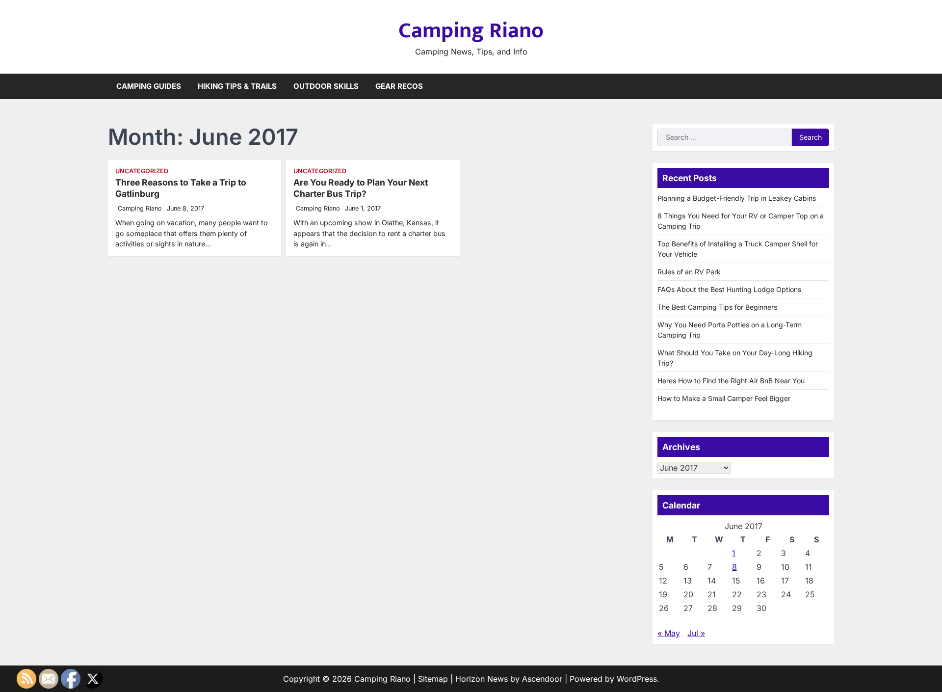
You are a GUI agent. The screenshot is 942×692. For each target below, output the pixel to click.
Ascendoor (542, 679)
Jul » (696, 633)
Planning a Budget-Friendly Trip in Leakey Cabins (736, 198)
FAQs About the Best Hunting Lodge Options (729, 289)
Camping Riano (471, 30)
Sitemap (433, 679)
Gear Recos (399, 86)
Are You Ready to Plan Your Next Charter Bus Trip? (360, 188)
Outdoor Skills (326, 86)
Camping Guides (148, 86)
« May (668, 633)
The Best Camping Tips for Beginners (717, 307)
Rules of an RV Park (689, 271)
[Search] (826, 86)
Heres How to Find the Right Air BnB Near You (731, 380)
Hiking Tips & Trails (237, 86)
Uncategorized (141, 171)
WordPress (637, 679)
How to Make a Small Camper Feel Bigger (723, 398)
